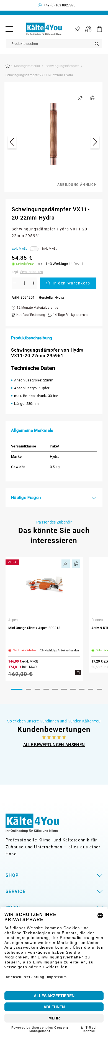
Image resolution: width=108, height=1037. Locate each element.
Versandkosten (31, 272)
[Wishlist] (77, 29)
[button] (96, 29)
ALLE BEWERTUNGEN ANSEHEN (54, 744)
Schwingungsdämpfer (62, 66)
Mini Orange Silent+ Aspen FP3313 (34, 628)
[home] (8, 67)
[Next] (95, 143)
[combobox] (54, 43)
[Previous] (12, 143)
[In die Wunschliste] (80, 98)
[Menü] (9, 29)
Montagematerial (27, 66)
